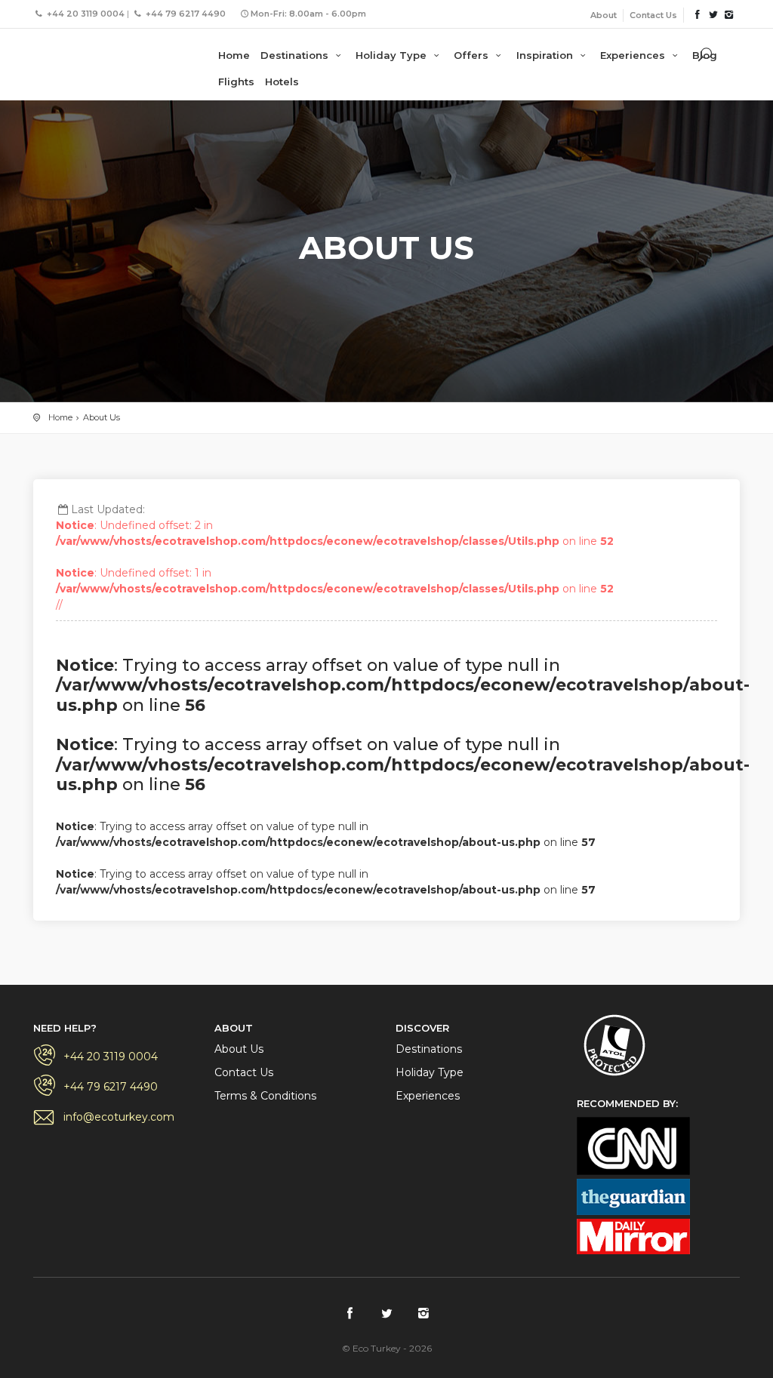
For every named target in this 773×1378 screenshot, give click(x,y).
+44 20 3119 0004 (110, 1056)
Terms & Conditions (265, 1096)
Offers (472, 55)
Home (234, 55)
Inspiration (546, 55)
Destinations (295, 55)
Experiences (634, 55)
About (603, 15)
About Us (101, 417)
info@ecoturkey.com (118, 1117)
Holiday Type (393, 55)
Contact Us (653, 15)
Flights (236, 81)
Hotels (282, 81)
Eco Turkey (93, 53)
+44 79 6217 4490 (110, 1086)
